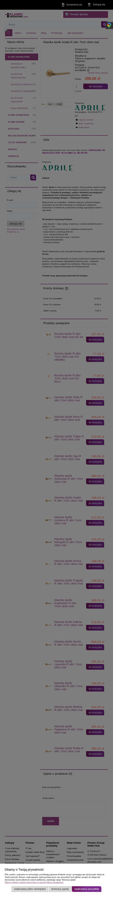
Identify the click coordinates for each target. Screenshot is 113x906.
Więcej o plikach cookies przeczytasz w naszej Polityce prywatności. (34, 882)
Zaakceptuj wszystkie (86, 889)
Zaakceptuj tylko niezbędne (30, 889)
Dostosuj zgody (60, 889)
